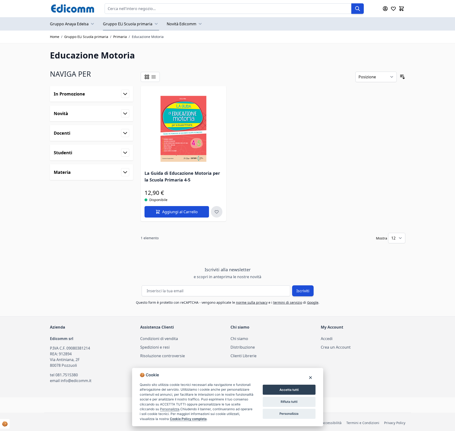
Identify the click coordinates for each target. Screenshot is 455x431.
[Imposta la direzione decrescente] (402, 77)
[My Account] (385, 8)
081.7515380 (66, 375)
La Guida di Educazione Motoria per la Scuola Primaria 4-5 (182, 176)
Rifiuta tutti (289, 402)
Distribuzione (242, 347)
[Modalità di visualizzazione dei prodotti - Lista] (153, 77)
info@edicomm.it (76, 380)
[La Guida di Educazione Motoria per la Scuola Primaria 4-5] (184, 129)
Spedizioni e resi (155, 347)
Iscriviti (302, 290)
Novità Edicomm (181, 24)
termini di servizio (287, 302)
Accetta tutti (289, 390)
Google (312, 302)
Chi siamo (239, 338)
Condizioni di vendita (159, 338)
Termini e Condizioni (362, 422)
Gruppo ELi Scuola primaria (127, 24)
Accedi (326, 338)
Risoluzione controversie (162, 355)
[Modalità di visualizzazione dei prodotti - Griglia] (147, 77)
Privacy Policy (394, 422)
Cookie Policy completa (188, 419)
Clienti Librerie (243, 355)
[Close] (310, 377)
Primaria (120, 36)
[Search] (357, 8)
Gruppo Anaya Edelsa (69, 24)
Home (54, 36)
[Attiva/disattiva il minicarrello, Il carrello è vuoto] (401, 8)
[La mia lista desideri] (393, 8)
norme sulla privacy (252, 302)
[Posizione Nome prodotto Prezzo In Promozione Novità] (376, 77)
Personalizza (289, 413)
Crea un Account (336, 347)
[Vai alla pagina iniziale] (72, 8)
